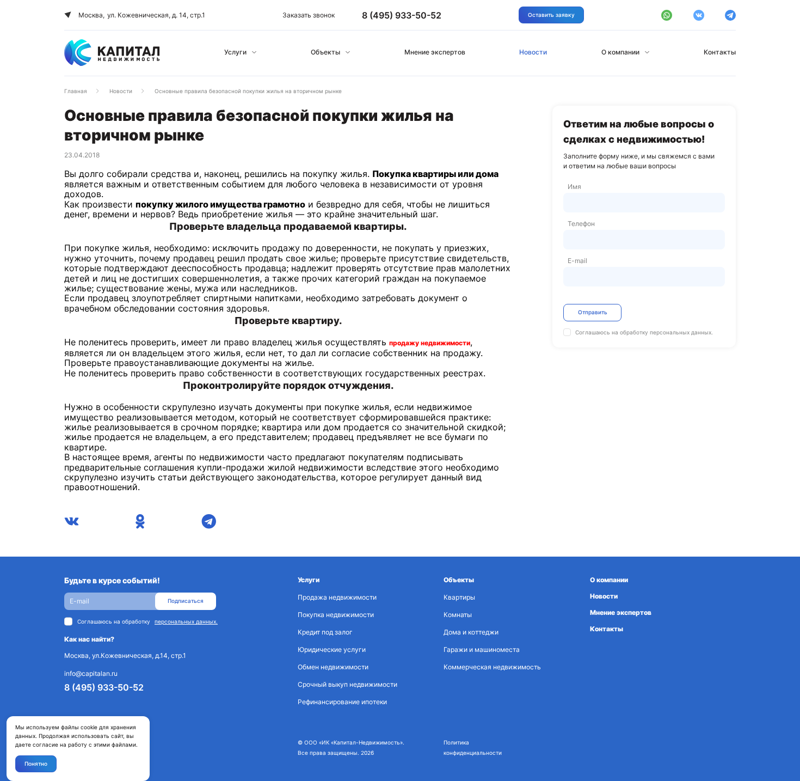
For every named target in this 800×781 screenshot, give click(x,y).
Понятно (35, 763)
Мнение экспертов (434, 52)
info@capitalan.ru (91, 673)
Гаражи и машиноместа (482, 649)
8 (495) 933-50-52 (104, 687)
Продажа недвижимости (337, 597)
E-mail (577, 261)
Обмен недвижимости (333, 667)
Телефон (581, 223)
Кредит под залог (325, 632)
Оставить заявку (551, 14)
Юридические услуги (332, 649)
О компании (620, 52)
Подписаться (186, 600)
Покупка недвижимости (336, 615)
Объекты (325, 52)
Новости (533, 52)
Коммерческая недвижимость (492, 667)
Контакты (720, 52)
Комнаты (458, 615)
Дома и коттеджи (471, 632)
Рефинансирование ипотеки (342, 702)
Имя (574, 186)
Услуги (235, 52)
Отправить (592, 312)
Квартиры (459, 597)
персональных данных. (681, 332)
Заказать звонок (308, 15)
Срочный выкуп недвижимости (347, 684)
